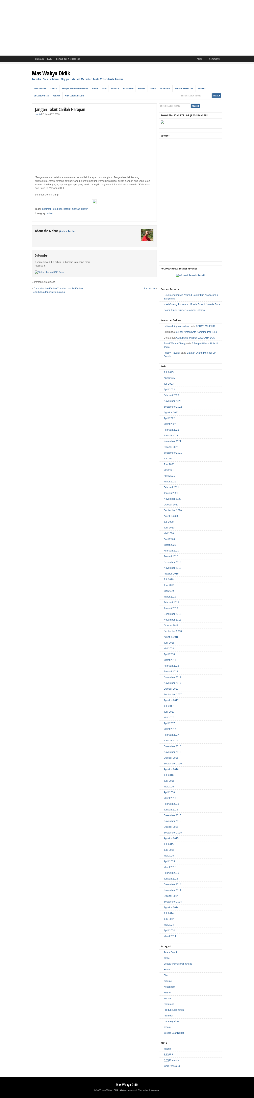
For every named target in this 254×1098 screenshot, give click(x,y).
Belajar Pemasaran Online (75, 88)
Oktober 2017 (171, 688)
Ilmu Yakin (149, 288)
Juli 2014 (169, 913)
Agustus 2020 (171, 516)
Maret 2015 (170, 867)
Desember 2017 (172, 677)
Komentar (172, 1060)
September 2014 (173, 901)
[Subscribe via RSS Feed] (49, 272)
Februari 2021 (171, 487)
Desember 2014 (172, 884)
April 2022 (169, 418)
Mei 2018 (169, 648)
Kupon (153, 88)
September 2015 (173, 832)
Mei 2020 (169, 533)
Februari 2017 (171, 734)
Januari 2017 (171, 740)
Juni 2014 (169, 919)
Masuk (167, 1048)
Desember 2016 (172, 746)
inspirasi (46, 209)
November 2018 (172, 619)
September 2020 (173, 510)
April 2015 (169, 861)
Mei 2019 (169, 591)
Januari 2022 (171, 435)
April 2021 (169, 475)
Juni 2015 (169, 850)
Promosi (202, 88)
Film (104, 88)
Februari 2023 (171, 395)
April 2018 (169, 654)
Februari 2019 (171, 602)
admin (38, 114)
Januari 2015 (171, 878)
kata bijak (57, 209)
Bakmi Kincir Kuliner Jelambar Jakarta (184, 310)
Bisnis (95, 88)
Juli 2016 (169, 775)
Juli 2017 (169, 706)
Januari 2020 (171, 556)
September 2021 (173, 452)
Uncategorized (41, 95)
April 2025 (169, 378)
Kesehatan (128, 88)
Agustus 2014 (171, 907)
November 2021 (172, 441)
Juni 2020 (169, 527)
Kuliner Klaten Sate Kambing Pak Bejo (196, 332)
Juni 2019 (169, 585)
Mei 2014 (169, 924)
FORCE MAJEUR (205, 326)
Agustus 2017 (171, 700)
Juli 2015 (169, 844)
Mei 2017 (169, 717)
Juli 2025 (169, 372)
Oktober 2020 (171, 504)
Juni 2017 (169, 711)
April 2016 (169, 792)
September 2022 (173, 406)
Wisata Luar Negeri (74, 95)
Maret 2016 (170, 798)
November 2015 (172, 821)
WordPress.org (172, 1066)
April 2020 (169, 539)
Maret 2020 (170, 545)
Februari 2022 (171, 429)
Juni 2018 (169, 642)
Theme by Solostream (148, 1090)
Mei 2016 (169, 786)
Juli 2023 (169, 383)
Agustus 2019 (171, 573)
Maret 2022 (170, 424)
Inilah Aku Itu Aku (43, 59)
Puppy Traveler (172, 352)
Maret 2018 (170, 660)
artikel (54, 88)
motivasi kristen (80, 209)
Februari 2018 (171, 665)
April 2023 (169, 389)
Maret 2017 (170, 729)
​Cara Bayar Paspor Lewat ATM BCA (195, 337)
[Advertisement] (119, 28)
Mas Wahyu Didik (51, 73)
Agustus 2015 (171, 838)
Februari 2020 (171, 550)
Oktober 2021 (171, 447)
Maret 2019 (170, 596)
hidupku (115, 88)
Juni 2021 (169, 464)
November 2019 (172, 568)
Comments (214, 59)
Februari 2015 (171, 873)
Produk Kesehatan (184, 88)
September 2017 (173, 694)
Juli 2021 (169, 458)
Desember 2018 (172, 614)
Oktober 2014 (171, 896)
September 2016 (173, 763)
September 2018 (173, 631)
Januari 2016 (171, 809)
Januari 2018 (171, 671)
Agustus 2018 (171, 637)
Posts (199, 59)
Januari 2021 (171, 493)
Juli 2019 (169, 579)
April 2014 (169, 930)
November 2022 (172, 401)
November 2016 (172, 752)
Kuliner (141, 88)
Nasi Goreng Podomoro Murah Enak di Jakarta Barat (192, 304)
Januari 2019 (171, 608)
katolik (67, 209)
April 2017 (169, 723)
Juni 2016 (169, 780)
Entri (169, 1054)
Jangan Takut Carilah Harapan (60, 109)
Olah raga (165, 88)
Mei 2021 (169, 470)
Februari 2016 (171, 804)
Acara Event (40, 88)
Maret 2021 (170, 481)
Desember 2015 (172, 815)
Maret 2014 (170, 936)
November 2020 (172, 499)
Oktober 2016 (171, 757)
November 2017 (172, 683)
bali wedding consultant (176, 326)
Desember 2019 (172, 562)
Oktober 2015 (171, 827)
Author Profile (67, 231)
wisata (56, 95)
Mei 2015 (169, 855)
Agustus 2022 (171, 412)
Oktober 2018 (171, 625)
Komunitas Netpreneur (68, 59)
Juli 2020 (169, 522)
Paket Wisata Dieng (174, 343)
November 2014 (172, 890)
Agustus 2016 (171, 769)
